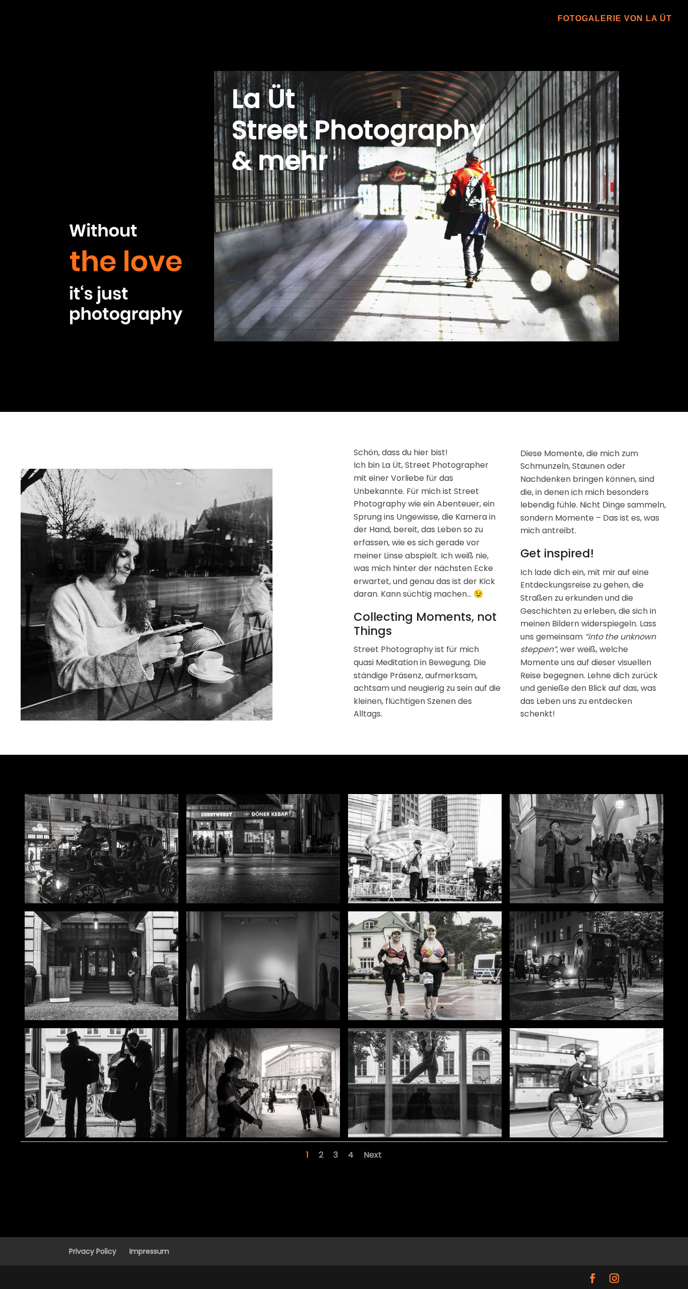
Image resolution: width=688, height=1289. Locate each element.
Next (373, 1155)
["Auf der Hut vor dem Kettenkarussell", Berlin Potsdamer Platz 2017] (425, 900)
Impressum (149, 1251)
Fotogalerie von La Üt (615, 19)
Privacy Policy (92, 1251)
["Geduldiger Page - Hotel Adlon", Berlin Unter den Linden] (101, 1017)
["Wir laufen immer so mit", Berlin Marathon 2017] (425, 1017)
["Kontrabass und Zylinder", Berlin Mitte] (101, 1134)
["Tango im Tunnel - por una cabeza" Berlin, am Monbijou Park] (263, 1134)
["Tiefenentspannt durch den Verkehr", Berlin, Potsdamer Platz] (586, 1134)
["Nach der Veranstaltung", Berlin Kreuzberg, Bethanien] (263, 1017)
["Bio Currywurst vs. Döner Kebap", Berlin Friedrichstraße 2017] (263, 900)
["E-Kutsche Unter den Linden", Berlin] (101, 900)
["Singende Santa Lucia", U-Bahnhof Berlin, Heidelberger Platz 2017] (586, 900)
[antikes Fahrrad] (586, 1017)
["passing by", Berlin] (425, 1134)
